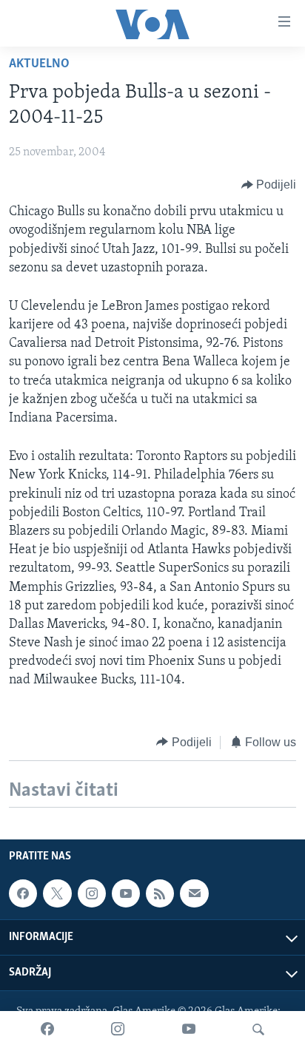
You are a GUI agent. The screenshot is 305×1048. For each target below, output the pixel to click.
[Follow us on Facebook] (23, 893)
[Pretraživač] (258, 1029)
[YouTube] (189, 1029)
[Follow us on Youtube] (126, 893)
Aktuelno (39, 64)
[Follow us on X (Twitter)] (57, 893)
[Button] (269, 185)
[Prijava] (194, 893)
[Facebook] (47, 1029)
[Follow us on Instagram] (92, 893)
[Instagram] (118, 1029)
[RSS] (160, 893)
